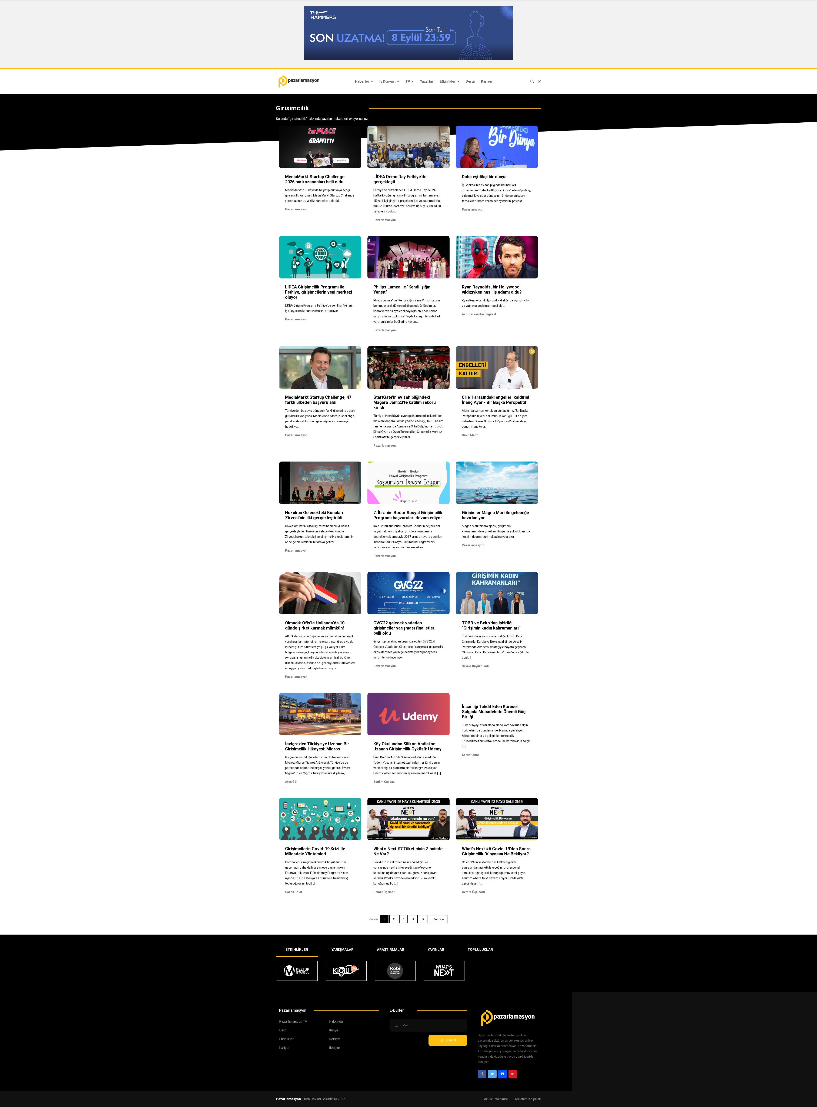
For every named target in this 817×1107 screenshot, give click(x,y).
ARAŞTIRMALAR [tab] (390, 949)
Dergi (470, 81)
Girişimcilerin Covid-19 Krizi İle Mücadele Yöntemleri (315, 851)
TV (408, 81)
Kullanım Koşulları (528, 1099)
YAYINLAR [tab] (436, 949)
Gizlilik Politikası (495, 1099)
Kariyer (487, 81)
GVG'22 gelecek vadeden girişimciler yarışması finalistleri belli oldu (404, 628)
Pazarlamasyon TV (293, 1022)
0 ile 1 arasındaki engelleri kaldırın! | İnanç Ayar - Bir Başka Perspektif (496, 400)
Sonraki (438, 919)
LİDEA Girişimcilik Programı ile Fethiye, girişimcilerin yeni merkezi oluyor (318, 292)
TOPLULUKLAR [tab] (480, 949)
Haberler (362, 81)
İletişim (334, 1048)
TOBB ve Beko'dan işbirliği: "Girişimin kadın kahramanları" (491, 625)
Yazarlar (426, 81)
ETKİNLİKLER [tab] (297, 949)
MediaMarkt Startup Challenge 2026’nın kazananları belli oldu (314, 179)
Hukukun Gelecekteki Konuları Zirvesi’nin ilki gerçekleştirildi (314, 515)
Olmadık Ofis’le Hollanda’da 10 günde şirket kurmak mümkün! (314, 625)
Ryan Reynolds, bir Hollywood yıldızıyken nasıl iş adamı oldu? (492, 289)
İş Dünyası (387, 81)
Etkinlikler (448, 81)
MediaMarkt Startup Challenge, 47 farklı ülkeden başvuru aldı (318, 400)
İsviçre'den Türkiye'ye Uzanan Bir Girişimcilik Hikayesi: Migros (317, 746)
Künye (333, 1030)
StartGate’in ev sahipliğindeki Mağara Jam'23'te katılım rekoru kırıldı (404, 402)
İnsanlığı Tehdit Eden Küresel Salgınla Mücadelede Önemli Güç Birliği (494, 711)
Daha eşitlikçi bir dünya (484, 176)
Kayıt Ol (450, 1040)
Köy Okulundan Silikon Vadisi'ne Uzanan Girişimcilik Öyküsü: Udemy (407, 746)
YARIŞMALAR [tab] (342, 949)
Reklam (334, 1039)
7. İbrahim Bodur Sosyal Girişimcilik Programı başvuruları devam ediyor (407, 515)
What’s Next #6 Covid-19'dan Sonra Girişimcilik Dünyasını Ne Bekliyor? (496, 851)
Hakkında (336, 1022)
